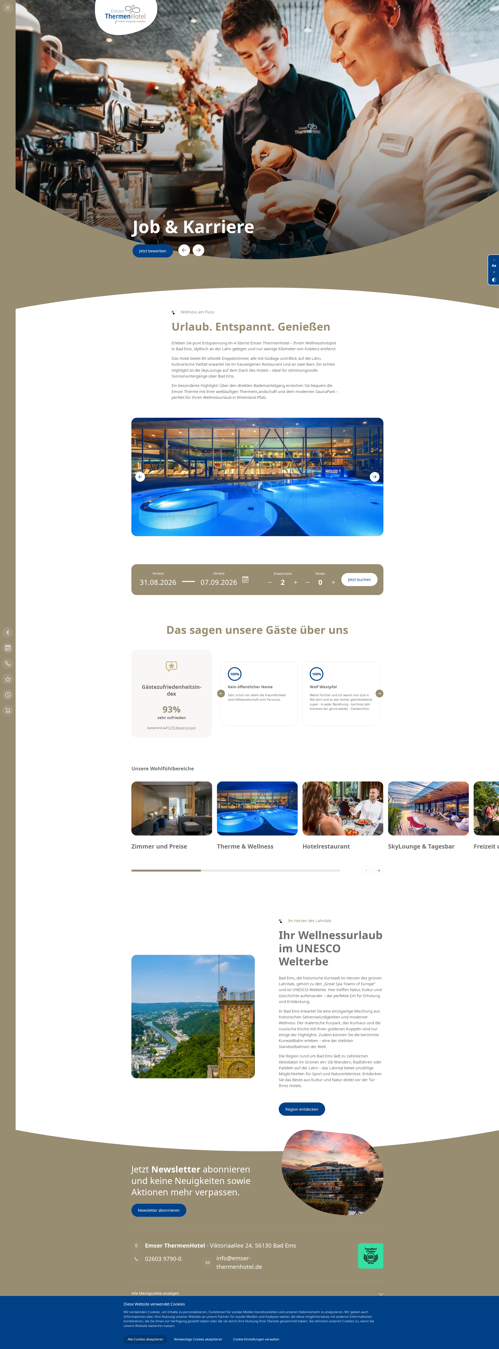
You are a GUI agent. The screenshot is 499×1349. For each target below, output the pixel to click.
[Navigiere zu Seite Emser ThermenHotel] (126, 17)
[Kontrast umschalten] (494, 279)
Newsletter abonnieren (159, 1210)
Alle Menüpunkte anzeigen (155, 1293)
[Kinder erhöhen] (333, 582)
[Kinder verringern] (307, 582)
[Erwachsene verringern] (270, 582)
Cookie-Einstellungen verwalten (256, 1339)
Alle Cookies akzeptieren (145, 1339)
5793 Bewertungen (182, 728)
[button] (180, 250)
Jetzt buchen (150, 251)
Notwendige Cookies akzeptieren (198, 1339)
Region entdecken (302, 1109)
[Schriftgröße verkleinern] (494, 260)
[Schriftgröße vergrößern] (494, 272)
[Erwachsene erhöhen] (295, 582)
